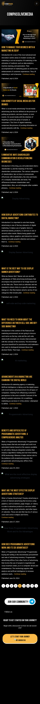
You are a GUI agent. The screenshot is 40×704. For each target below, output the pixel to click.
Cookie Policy (22, 693)
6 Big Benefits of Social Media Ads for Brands (18, 103)
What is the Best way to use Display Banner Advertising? (18, 270)
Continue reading (29, 74)
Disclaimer (24, 689)
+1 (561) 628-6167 (10, 664)
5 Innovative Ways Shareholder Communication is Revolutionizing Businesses (17, 158)
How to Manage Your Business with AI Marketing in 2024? (18, 49)
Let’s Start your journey (20, 636)
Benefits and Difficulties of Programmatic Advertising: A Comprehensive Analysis (15, 434)
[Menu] (36, 3)
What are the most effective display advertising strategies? (18, 492)
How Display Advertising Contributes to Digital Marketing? (20, 216)
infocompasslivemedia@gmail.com (17, 667)
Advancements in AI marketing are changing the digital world (17, 378)
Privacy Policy (14, 689)
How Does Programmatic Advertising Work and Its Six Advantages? (18, 546)
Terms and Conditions (9, 693)
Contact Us (5, 689)
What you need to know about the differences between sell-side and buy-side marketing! (19, 323)
